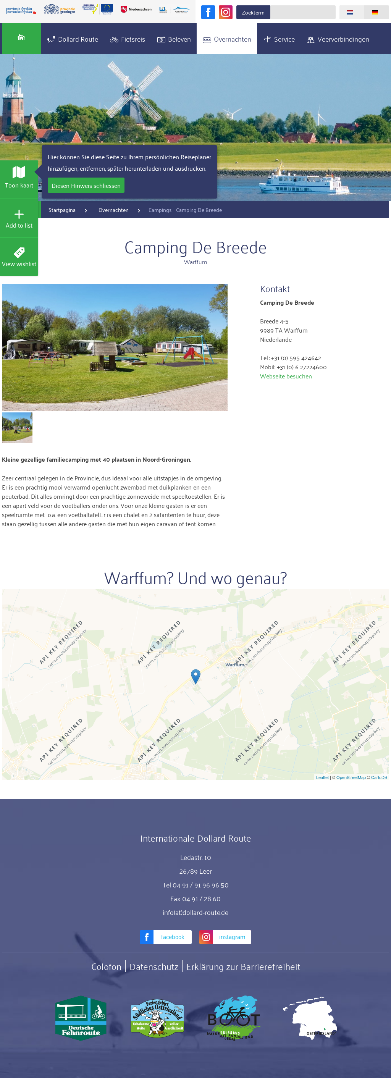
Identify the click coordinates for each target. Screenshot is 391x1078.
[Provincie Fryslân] (21, 10)
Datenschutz (153, 966)
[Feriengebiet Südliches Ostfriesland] (157, 1018)
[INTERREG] (98, 9)
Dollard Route (78, 38)
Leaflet (322, 777)
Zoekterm (253, 12)
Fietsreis (133, 38)
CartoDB (379, 777)
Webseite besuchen (286, 375)
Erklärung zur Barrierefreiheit (243, 966)
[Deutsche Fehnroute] (81, 1018)
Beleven (179, 38)
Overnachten (232, 38)
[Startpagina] (21, 38)
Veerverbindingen (343, 38)
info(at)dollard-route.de (195, 912)
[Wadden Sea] (174, 10)
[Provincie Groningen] (59, 9)
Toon (19, 184)
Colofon (106, 966)
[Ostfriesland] (310, 1018)
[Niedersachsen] (136, 9)
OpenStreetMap (351, 777)
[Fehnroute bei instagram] (226, 12)
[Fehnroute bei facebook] (208, 12)
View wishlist (19, 263)
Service (284, 38)
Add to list (19, 225)
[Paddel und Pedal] (234, 1018)
